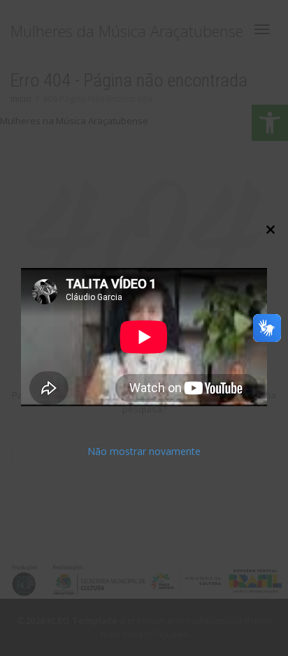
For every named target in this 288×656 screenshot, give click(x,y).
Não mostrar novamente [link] (144, 452)
